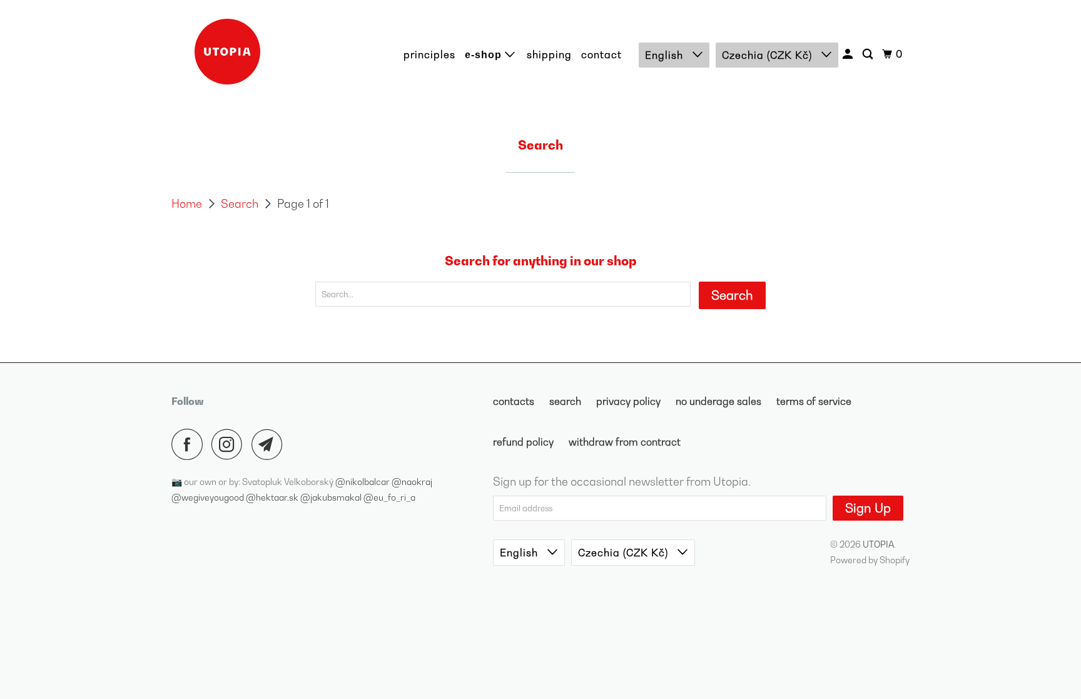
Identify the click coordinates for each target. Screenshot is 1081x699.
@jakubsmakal (331, 497)
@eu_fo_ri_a (389, 497)
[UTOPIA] (227, 51)
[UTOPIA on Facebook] (190, 444)
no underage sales (718, 401)
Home (186, 203)
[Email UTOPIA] (270, 444)
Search (239, 203)
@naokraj (412, 481)
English (665, 55)
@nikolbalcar (363, 481)
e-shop (485, 54)
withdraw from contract (625, 442)
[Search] (869, 54)
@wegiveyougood (208, 497)
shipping (549, 54)
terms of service (813, 401)
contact (601, 54)
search (565, 401)
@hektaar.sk (273, 497)
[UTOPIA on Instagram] (230, 444)
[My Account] (849, 54)
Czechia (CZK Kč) (768, 55)
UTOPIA (878, 544)
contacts (513, 401)
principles (429, 54)
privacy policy (628, 401)
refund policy (523, 442)
